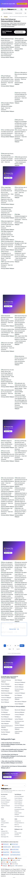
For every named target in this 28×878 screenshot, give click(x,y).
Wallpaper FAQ (4, 831)
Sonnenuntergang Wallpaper (19, 690)
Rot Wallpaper (4, 712)
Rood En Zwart (15, 849)
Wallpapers (11, 858)
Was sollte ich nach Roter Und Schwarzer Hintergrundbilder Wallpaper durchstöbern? (12, 762)
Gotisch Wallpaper (19, 703)
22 (15, 645)
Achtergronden (6, 863)
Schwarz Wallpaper (5, 721)
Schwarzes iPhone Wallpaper (19, 728)
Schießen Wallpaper (19, 725)
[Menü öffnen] (25, 9)
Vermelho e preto (7, 846)
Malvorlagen (3, 826)
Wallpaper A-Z (18, 821)
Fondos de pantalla (12, 862)
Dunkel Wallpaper (18, 798)
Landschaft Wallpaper (20, 693)
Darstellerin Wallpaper (19, 816)
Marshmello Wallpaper (20, 710)
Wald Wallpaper (18, 807)
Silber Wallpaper (5, 723)
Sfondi (4, 862)
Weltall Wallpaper (5, 690)
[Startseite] (1, 16)
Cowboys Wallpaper (19, 714)
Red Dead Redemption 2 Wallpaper (7, 726)
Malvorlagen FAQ (4, 836)
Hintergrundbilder (5, 822)
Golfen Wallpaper (18, 803)
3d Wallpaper (18, 716)
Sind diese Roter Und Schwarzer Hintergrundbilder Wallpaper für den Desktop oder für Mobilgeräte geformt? (13, 756)
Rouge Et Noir (6, 852)
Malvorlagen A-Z (18, 826)
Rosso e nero (16, 846)
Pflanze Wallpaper (19, 800)
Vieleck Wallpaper (5, 688)
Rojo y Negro (6, 849)
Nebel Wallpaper (5, 699)
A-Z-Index (3, 796)
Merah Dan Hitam (16, 852)
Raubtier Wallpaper (5, 732)
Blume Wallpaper (5, 702)
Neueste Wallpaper (5, 802)
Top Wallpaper (4, 803)
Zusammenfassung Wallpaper (6, 681)
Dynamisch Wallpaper (6, 686)
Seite (10, 649)
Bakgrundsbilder (6, 860)
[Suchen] (21, 9)
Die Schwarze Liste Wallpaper (19, 722)
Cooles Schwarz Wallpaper (18, 732)
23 (18, 645)
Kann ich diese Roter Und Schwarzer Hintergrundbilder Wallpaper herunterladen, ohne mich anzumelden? (13, 744)
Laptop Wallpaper (19, 719)
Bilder (2, 824)
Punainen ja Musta (16, 854)
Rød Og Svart (6, 854)
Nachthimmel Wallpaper (6, 693)
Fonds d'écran (15, 863)
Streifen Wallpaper (19, 686)
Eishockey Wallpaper (19, 796)
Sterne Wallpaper (5, 695)
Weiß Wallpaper (18, 680)
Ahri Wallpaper (4, 729)
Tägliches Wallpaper (5, 805)
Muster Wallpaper (5, 684)
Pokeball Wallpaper (5, 714)
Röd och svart (15, 844)
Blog (16, 831)
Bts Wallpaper (4, 734)
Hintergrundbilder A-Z (19, 822)
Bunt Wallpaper (18, 695)
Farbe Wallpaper (5, 710)
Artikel (2, 807)
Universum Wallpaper (6, 697)
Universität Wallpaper (19, 805)
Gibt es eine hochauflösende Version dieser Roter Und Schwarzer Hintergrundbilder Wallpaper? (14, 750)
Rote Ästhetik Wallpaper (7, 719)
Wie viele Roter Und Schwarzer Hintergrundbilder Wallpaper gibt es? (13, 767)
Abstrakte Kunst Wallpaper (18, 698)
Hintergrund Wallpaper (20, 682)
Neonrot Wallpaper (19, 684)
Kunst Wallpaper (5, 716)
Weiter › (22, 645)
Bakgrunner (12, 865)
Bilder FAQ (3, 834)
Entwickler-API (18, 836)
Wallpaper (6, 16)
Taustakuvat (19, 865)
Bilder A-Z (17, 824)
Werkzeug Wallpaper (19, 712)
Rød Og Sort (5, 844)
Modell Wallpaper (18, 802)
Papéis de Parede (16, 860)
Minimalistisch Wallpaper (20, 701)
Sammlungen (4, 798)
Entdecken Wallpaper (5, 800)
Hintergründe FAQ (5, 833)
